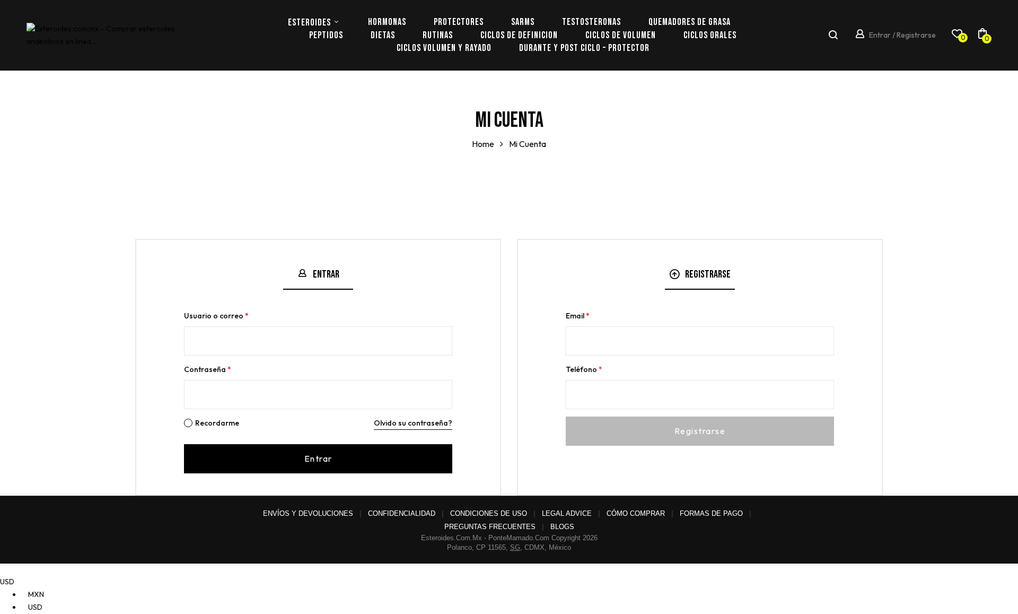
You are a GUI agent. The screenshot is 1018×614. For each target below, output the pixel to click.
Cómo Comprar (636, 513)
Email (578, 316)
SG (515, 547)
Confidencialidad (401, 513)
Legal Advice (567, 513)
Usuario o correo (216, 316)
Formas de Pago (711, 513)
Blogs (562, 527)
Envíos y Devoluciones (308, 513)
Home (483, 144)
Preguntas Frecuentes (490, 527)
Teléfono (584, 369)
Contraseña (207, 369)
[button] (982, 36)
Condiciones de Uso (488, 513)
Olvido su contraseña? (413, 423)
